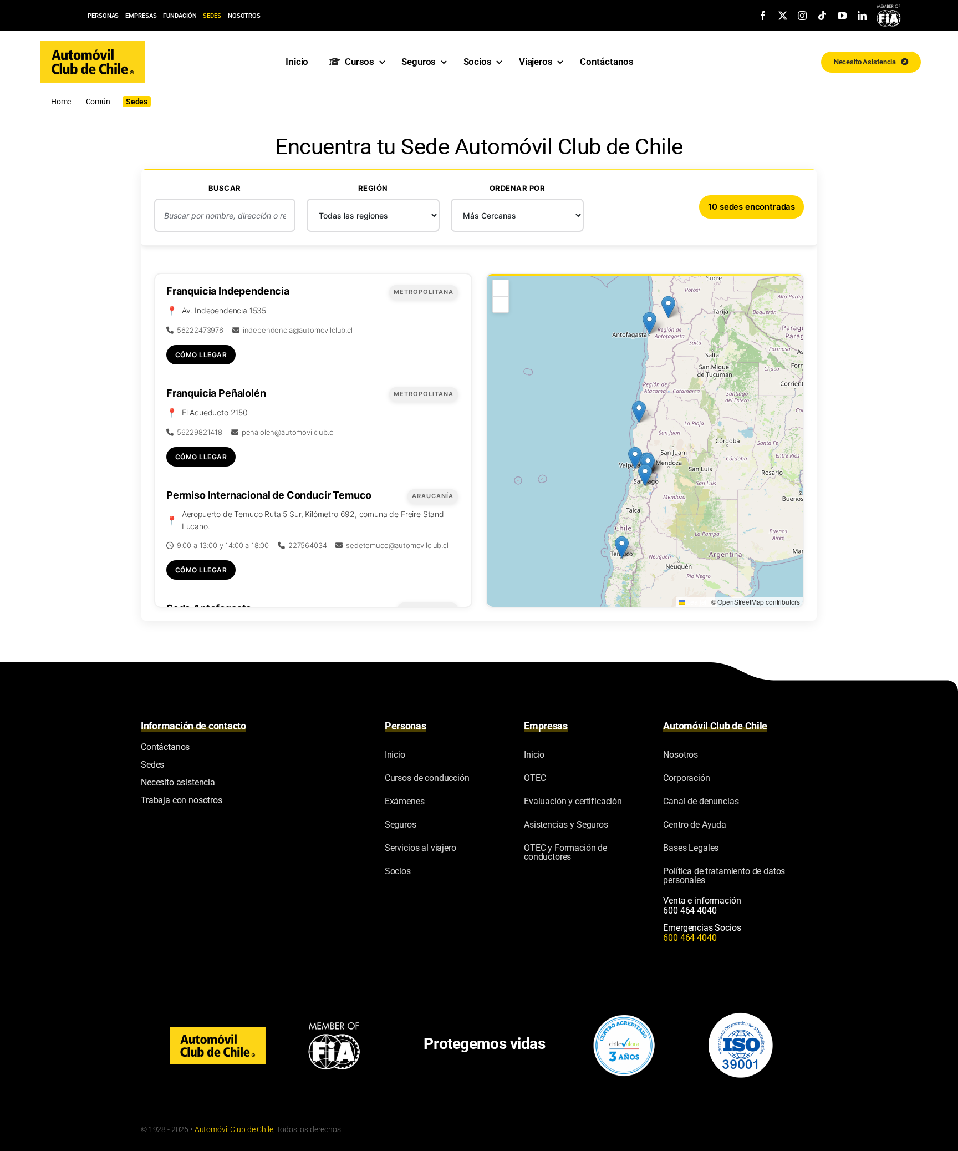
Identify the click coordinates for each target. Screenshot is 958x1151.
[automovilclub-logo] (92, 45)
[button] (622, 547)
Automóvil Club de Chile (234, 1129)
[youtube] (842, 15)
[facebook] (762, 15)
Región (373, 188)
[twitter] (782, 15)
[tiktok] (822, 15)
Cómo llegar (201, 355)
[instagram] (802, 15)
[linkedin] (862, 15)
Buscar (224, 188)
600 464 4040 (689, 910)
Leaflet (696, 601)
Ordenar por (518, 188)
